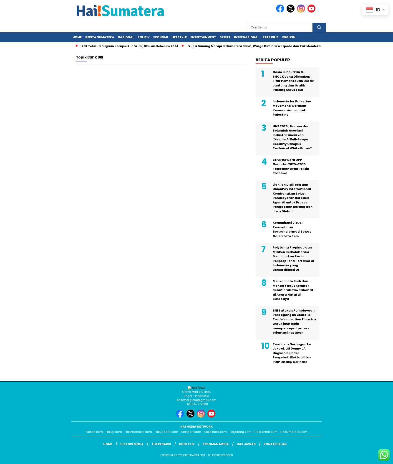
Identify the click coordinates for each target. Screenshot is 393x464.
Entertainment (203, 37)
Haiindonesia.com (138, 432)
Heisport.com (191, 432)
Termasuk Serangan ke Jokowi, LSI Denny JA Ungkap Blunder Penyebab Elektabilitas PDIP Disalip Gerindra (292, 353)
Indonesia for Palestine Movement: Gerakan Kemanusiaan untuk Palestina (292, 108)
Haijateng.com (241, 432)
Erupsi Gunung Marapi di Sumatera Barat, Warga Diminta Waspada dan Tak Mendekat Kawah (255, 46)
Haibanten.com (265, 432)
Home (77, 37)
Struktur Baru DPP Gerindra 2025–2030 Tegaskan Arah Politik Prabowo (291, 166)
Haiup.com (114, 432)
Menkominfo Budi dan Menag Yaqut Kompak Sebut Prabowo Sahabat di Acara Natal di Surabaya (293, 290)
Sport (225, 37)
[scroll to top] (377, 457)
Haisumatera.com (293, 432)
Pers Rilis (271, 37)
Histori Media (132, 444)
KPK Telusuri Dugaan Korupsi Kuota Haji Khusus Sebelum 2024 (124, 46)
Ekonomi (160, 37)
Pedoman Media (216, 444)
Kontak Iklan (275, 444)
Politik (144, 37)
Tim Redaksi (161, 444)
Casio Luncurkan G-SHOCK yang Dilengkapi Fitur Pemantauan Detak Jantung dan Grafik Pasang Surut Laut (293, 81)
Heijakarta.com (215, 432)
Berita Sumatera (99, 37)
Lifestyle (179, 37)
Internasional (246, 37)
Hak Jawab (246, 444)
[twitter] (291, 11)
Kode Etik (187, 444)
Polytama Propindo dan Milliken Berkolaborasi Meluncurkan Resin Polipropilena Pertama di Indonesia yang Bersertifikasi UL (293, 258)
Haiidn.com (94, 432)
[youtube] (312, 11)
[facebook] (281, 11)
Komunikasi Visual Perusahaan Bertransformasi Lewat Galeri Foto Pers (292, 229)
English (288, 37)
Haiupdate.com (166, 432)
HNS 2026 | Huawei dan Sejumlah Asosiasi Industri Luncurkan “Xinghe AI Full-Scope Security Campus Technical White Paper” (292, 137)
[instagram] (302, 11)
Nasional (126, 37)
